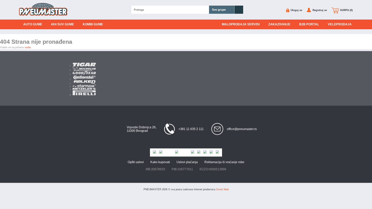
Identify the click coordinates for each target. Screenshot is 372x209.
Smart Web (222, 189)
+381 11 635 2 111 (191, 129)
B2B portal (309, 24)
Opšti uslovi (136, 162)
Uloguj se (296, 10)
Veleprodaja (340, 24)
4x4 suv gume (62, 24)
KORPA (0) (346, 10)
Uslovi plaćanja (187, 162)
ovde (28, 47)
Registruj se (319, 10)
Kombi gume (93, 24)
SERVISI (241, 24)
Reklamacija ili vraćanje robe (224, 162)
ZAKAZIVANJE (279, 24)
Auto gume (32, 24)
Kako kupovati (160, 162)
